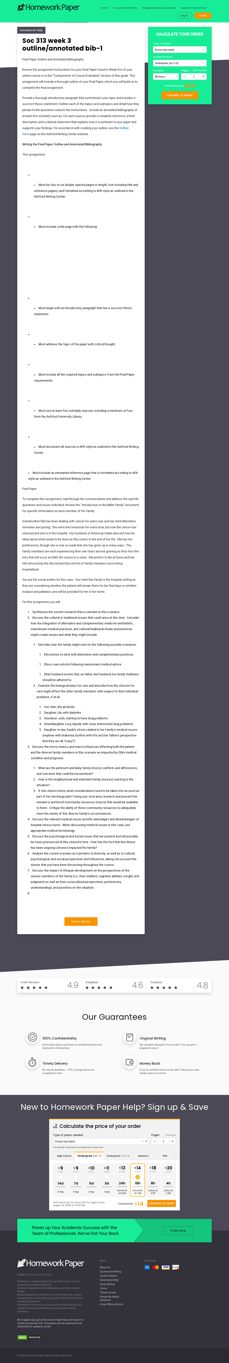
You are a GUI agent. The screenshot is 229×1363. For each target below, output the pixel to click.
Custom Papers (108, 1275)
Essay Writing (107, 1284)
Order (203, 15)
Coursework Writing (125, 8)
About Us (105, 1267)
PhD (165, 1156)
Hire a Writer (81, 921)
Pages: (155, 1135)
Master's (143, 1156)
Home (104, 8)
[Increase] (203, 76)
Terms (103, 1288)
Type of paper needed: (68, 1135)
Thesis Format (108, 1292)
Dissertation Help (109, 1280)
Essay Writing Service (194, 8)
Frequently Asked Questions (159, 8)
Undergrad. (89, 1156)
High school (64, 1156)
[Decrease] (184, 76)
